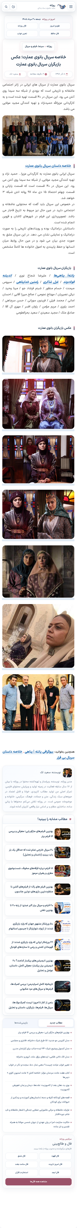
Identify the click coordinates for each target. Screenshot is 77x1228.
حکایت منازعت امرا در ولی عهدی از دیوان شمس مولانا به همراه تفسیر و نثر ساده (39, 1125)
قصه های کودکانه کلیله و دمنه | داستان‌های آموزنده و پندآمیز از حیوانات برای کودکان (40, 1100)
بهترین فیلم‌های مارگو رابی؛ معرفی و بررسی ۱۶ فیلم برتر (43, 1032)
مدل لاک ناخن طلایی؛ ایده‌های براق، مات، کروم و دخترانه (42, 1057)
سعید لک (45, 773)
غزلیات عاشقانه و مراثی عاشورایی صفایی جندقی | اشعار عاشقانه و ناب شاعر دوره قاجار (37, 1112)
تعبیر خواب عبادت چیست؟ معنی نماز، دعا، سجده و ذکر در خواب (39, 1065)
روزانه (61, 7)
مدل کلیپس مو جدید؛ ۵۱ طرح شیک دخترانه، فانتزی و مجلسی (40, 1040)
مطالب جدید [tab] (56, 1023)
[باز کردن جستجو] (6, 6)
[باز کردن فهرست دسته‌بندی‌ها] (71, 6)
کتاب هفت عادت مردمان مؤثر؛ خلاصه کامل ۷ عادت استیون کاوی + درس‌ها (38, 1075)
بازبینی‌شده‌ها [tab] (21, 1023)
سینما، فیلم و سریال (34, 46)
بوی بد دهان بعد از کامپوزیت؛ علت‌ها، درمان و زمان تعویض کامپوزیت (40, 1087)
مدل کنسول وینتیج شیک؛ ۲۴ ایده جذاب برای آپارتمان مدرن (41, 1049)
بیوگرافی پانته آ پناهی (39, 751)
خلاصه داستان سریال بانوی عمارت (48, 166)
